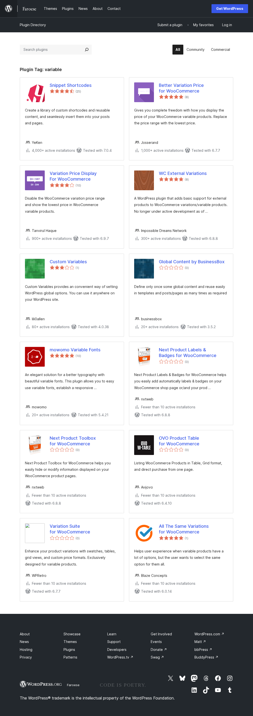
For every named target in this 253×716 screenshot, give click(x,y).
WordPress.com (209, 634)
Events (156, 642)
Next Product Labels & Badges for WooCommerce (187, 352)
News (24, 642)
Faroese (73, 685)
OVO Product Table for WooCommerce (179, 440)
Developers (116, 649)
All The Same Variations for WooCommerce (184, 529)
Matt (200, 642)
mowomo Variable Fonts (75, 349)
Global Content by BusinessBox (192, 261)
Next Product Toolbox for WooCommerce (73, 440)
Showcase (72, 634)
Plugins (69, 649)
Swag (157, 657)
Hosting (26, 649)
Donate (159, 649)
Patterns (70, 657)
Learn (111, 634)
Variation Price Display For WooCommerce (73, 176)
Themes (70, 642)
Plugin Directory (33, 25)
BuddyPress (206, 657)
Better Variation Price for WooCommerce (181, 88)
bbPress (203, 649)
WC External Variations (183, 173)
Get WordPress (229, 8)
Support (114, 642)
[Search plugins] (87, 50)
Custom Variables (68, 261)
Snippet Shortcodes (71, 85)
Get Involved (161, 634)
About (25, 634)
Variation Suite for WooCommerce (70, 529)
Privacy (26, 657)
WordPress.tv (120, 657)
